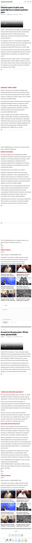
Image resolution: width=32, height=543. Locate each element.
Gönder (5, 322)
